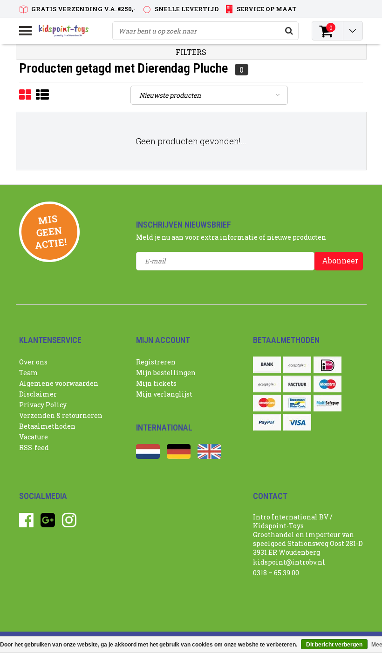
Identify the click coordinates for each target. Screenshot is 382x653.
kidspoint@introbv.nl (289, 562)
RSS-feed (34, 447)
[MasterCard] (267, 403)
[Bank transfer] (267, 365)
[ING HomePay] (267, 384)
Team (28, 372)
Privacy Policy (43, 404)
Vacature (33, 436)
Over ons (33, 361)
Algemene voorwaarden (58, 383)
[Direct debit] (297, 365)
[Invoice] (297, 384)
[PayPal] (267, 422)
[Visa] (297, 422)
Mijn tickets (156, 383)
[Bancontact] (297, 403)
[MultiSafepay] (327, 403)
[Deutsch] (179, 456)
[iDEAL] (327, 365)
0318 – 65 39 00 (276, 572)
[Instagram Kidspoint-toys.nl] (69, 523)
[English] (209, 456)
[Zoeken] (288, 30)
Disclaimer (38, 394)
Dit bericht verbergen (334, 644)
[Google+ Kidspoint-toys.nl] (48, 523)
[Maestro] (327, 384)
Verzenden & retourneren (60, 415)
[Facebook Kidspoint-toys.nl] (26, 523)
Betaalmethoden (47, 426)
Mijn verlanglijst (164, 394)
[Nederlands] (148, 456)
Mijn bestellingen (166, 372)
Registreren (156, 361)
